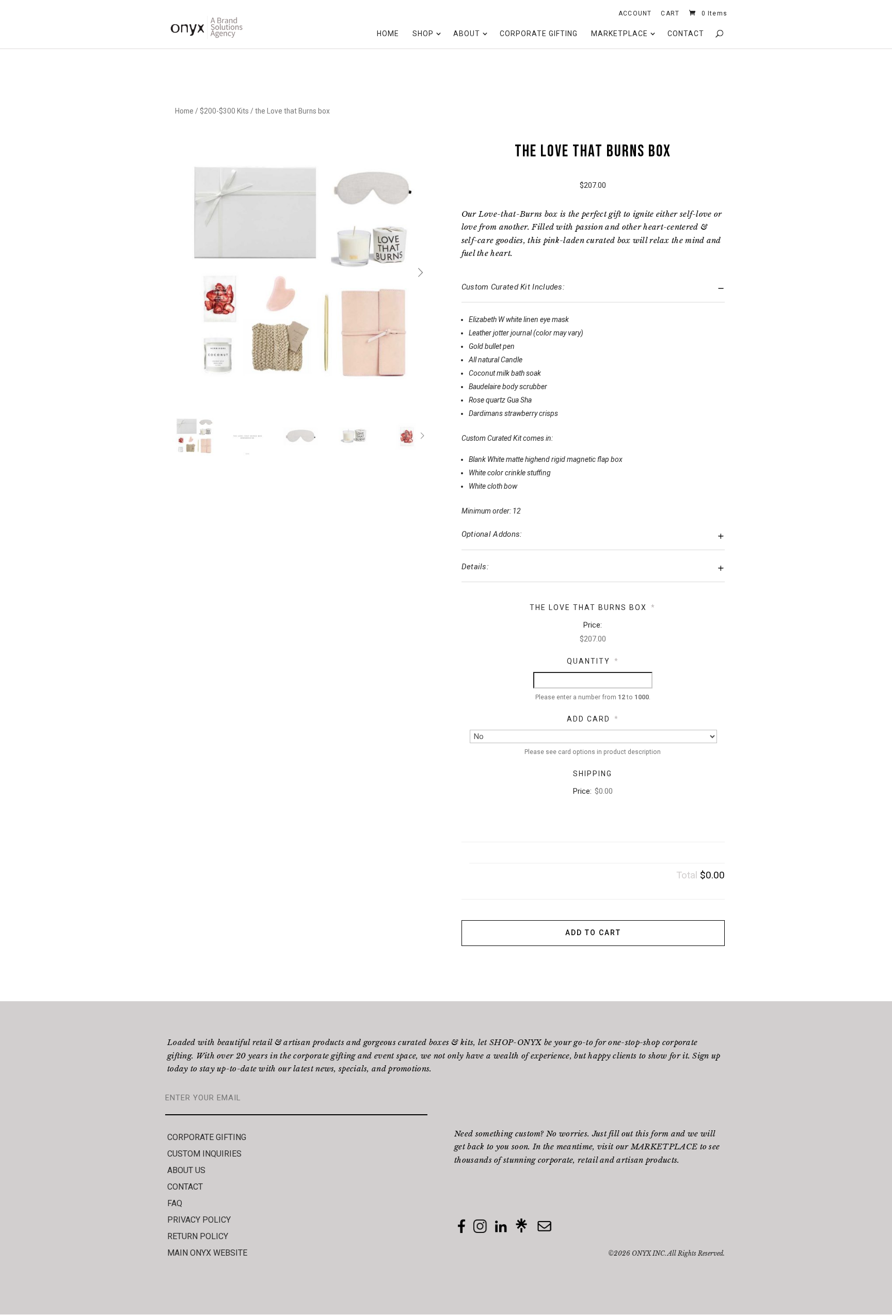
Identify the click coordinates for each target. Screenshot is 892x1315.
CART (670, 15)
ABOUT (466, 33)
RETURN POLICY (197, 1236)
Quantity (593, 661)
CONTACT (685, 33)
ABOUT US (186, 1170)
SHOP (423, 33)
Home (184, 111)
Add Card (593, 719)
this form (652, 1133)
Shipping (592, 773)
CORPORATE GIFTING (539, 33)
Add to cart (593, 932)
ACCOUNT (634, 15)
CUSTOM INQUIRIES (204, 1154)
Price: (592, 625)
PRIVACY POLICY (199, 1220)
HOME (388, 33)
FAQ (174, 1203)
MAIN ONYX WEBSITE (207, 1253)
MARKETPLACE (619, 33)
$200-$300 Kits (224, 111)
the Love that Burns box (593, 607)
